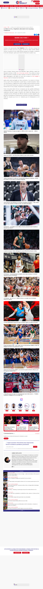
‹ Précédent (19, 104)
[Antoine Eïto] (7, 406)
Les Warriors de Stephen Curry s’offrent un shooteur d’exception (10, 428)
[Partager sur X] (36, 34)
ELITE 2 (23, 8)
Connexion (37, 433)
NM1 (42, 8)
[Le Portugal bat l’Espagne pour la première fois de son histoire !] (5, 478)
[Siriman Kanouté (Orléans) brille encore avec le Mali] (5, 500)
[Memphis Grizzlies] (20, 406)
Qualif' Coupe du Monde (13, 477)
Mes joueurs (32, 6)
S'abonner (37, 3)
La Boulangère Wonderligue (33, 8)
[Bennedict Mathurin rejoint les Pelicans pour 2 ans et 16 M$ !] (35, 420)
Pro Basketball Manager (24, 6)
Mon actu (7, 6)
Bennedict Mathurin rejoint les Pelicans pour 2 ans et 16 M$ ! (34, 428)
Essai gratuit (25, 44)
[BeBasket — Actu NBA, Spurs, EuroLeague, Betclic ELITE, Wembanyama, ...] (21, 2)
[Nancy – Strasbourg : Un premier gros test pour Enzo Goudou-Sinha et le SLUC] (5, 489)
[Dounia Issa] (27, 406)
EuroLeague (12, 8)
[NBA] (33, 406)
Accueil (5, 27)
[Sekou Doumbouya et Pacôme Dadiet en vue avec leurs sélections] (5, 508)
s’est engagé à (35, 76)
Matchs (11, 6)
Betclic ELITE (5, 8)
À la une (2, 6)
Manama (6, 77)
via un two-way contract (23, 73)
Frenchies (16, 6)
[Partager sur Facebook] (35, 34)
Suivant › (24, 104)
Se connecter (37, 1)
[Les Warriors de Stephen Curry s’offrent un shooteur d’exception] (10, 420)
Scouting (37, 6)
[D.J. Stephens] (13, 406)
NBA (18, 8)
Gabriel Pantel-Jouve (17, 453)
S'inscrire (35, 446)
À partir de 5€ (17, 44)
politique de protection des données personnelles (25, 448)
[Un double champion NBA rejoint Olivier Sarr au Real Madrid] (5, 496)
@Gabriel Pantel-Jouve (9, 32)
